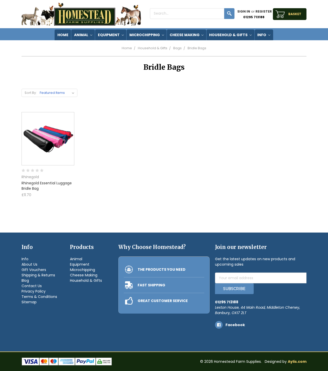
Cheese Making (185, 34)
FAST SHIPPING (151, 285)
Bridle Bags (197, 48)
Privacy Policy (34, 291)
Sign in (243, 11)
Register (263, 11)
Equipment (109, 34)
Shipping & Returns (38, 275)
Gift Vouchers (34, 269)
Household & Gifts (228, 34)
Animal (81, 34)
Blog (25, 280)
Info (262, 34)
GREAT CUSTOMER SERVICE (163, 300)
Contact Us (32, 285)
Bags (177, 48)
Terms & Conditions (39, 296)
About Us (29, 264)
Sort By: (31, 92)
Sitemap (29, 302)
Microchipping (145, 34)
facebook (235, 324)
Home (127, 48)
